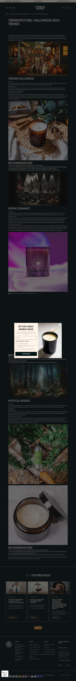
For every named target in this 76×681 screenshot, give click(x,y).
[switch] (4, 675)
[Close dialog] (60, 324)
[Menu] (7, 671)
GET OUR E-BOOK (26, 354)
